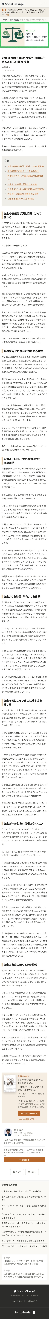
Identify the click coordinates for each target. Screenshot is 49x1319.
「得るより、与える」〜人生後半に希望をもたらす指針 (24, 1246)
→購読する (24, 1159)
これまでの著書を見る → (27, 1119)
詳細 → (8, 15)
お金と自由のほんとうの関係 (20, 198)
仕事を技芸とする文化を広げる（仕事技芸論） (21, 1191)
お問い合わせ (32, 1301)
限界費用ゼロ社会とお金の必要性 (23, 171)
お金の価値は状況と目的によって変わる (25, 166)
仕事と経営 (14, 19)
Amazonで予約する (29, 1113)
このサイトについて (18, 1301)
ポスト (33, 1172)
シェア (18, 1172)
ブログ (4, 19)
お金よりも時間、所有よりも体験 (22, 184)
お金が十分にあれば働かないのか (23, 193)
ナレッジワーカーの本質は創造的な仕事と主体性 (23, 1240)
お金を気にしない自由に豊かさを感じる (25, 189)
